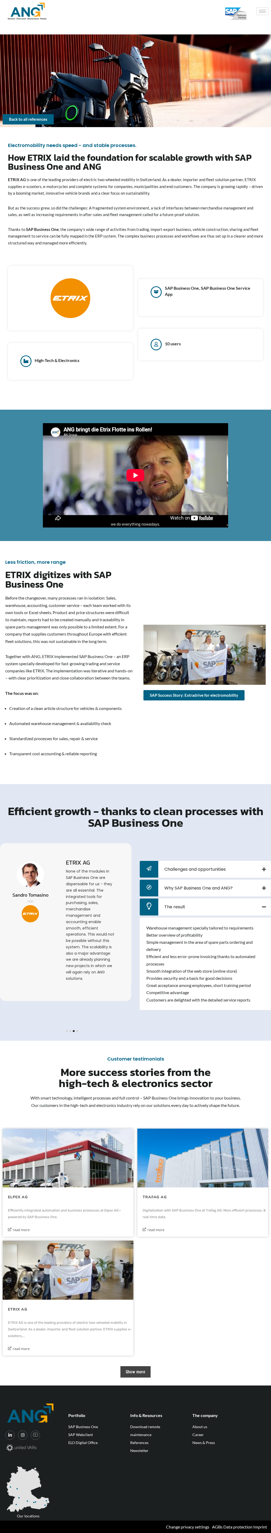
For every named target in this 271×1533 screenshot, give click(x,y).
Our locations (28, 1516)
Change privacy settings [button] (187, 1526)
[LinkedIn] (10, 1435)
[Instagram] (22, 1435)
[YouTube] (35, 1435)
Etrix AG (17, 1309)
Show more (136, 1371)
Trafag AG (155, 1197)
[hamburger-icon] (262, 11)
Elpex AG (18, 1197)
